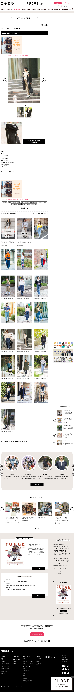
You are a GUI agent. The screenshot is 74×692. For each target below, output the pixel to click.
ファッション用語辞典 (5, 668)
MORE (38, 569)
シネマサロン (25, 678)
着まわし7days (4, 671)
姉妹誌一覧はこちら (63, 613)
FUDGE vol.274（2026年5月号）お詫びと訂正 (16, 581)
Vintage (62, 544)
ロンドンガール (59, 571)
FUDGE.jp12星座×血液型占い (61, 549)
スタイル (65, 566)
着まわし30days (57, 573)
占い (62, 561)
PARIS (6, 12)
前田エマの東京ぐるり (27, 680)
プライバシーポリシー (18, 686)
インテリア (65, 546)
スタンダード (4, 670)
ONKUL (64, 568)
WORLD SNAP (17, 9)
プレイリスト (25, 677)
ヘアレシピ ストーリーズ (28, 661)
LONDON (11, 12)
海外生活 (38, 665)
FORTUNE (50, 9)
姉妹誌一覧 (64, 657)
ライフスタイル (26, 670)
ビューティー (39, 660)
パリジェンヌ (58, 563)
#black (18, 202)
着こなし (57, 568)
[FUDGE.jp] (35, 3)
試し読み (63, 611)
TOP (1, 441)
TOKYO (1, 12)
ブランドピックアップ (5, 666)
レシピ (37, 661)
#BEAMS (5, 202)
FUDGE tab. (10, 9)
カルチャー (25, 668)
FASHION (3, 9)
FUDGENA (43, 9)
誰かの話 (25, 682)
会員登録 (57, 3)
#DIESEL (27, 202)
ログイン (69, 3)
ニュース (3, 661)
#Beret (14, 202)
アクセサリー (4, 673)
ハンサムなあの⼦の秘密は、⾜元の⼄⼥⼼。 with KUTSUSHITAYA (14, 56)
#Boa (22, 202)
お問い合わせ (9, 686)
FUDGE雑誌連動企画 (57, 566)
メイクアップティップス (28, 663)
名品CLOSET (3, 660)
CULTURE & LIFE (36, 9)
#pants (24, 204)
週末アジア (25, 675)
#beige (9, 202)
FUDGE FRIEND (60, 551)
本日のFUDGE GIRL (57, 546)
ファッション (39, 658)
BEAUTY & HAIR (26, 9)
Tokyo (67, 561)
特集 (2, 658)
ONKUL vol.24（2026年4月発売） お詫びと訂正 (17, 590)
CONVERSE (55, 544)
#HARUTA (14, 204)
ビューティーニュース (27, 660)
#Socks (28, 204)
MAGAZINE (57, 9)
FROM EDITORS (65, 659)
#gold (45, 202)
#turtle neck (34, 204)
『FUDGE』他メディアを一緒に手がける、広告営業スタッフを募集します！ (23, 585)
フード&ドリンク (26, 672)
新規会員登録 (37, 634)
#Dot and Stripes (33, 202)
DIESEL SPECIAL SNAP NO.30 (9, 213)
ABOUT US (3, 686)
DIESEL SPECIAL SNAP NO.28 (39, 213)
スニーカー (55, 558)
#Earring (40, 202)
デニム (60, 558)
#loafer (19, 204)
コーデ (56, 560)
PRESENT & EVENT (66, 9)
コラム (24, 673)
